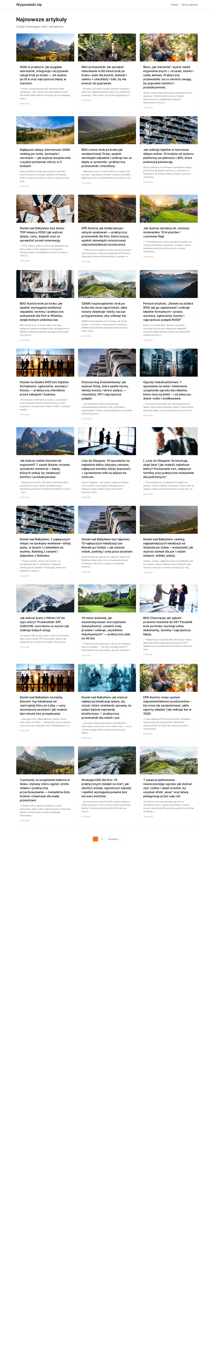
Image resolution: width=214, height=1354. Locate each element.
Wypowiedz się (29, 4)
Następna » (113, 839)
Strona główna (190, 4)
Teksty (174, 4)
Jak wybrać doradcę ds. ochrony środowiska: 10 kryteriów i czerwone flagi (166, 232)
